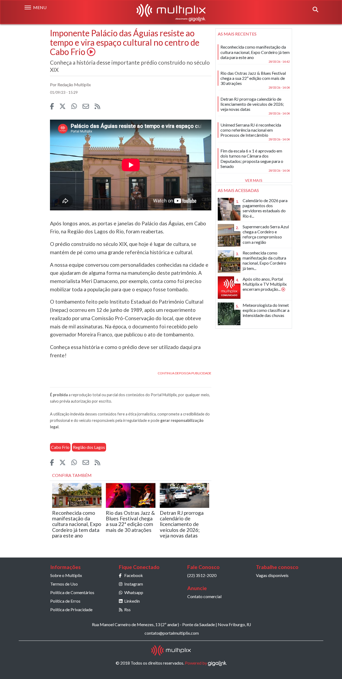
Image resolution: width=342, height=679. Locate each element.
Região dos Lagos (89, 447)
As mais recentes (237, 33)
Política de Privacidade (71, 609)
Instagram (133, 583)
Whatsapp (133, 592)
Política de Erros (65, 600)
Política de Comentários (72, 592)
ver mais (253, 180)
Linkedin (132, 600)
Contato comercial (204, 596)
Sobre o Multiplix (66, 575)
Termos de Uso (64, 583)
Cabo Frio (60, 447)
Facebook (133, 575)
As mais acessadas (238, 190)
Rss (127, 609)
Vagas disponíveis (272, 575)
